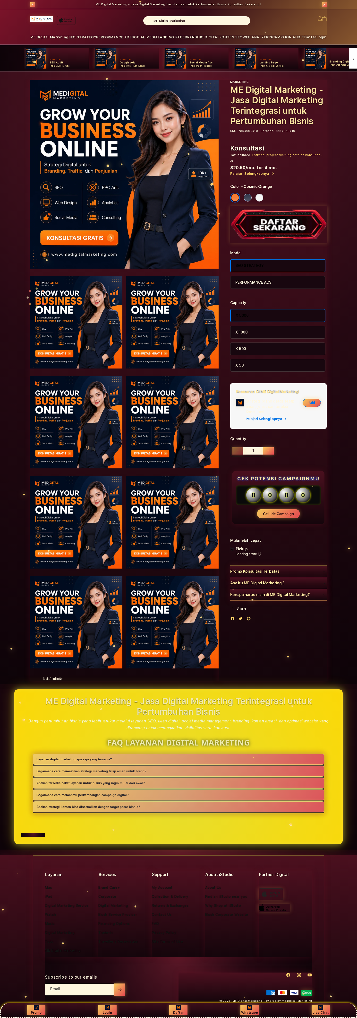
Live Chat (321, 1012)
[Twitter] (241, 619)
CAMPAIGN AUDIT (288, 37)
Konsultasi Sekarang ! (244, 4)
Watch (50, 914)
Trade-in (105, 932)
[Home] (41, 19)
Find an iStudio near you (226, 896)
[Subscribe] (119, 989)
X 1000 (241, 332)
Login (107, 1012)
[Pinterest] (249, 619)
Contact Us (162, 914)
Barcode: (267, 131)
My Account (162, 887)
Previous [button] (32, 4)
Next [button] (324, 4)
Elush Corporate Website (226, 914)
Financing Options (114, 923)
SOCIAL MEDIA (145, 37)
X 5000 (242, 315)
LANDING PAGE (171, 37)
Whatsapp (249, 1012)
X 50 (239, 365)
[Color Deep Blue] (248, 198)
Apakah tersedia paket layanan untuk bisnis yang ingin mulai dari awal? (90, 783)
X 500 (240, 348)
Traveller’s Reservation (118, 941)
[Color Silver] (259, 198)
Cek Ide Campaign (278, 514)
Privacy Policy (164, 932)
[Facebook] (233, 619)
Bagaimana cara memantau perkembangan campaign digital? (82, 795)
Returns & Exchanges (170, 905)
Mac (48, 887)
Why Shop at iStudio (223, 905)
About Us (213, 887)
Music (50, 923)
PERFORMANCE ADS (114, 37)
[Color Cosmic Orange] (235, 197)
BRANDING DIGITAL (202, 37)
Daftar (178, 1012)
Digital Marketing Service (67, 905)
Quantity (238, 439)
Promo (36, 1012)
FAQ (155, 923)
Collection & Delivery (170, 896)
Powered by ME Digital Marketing (288, 1000)
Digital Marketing (60, 932)
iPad (48, 896)
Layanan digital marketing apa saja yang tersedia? (74, 759)
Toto (49, 941)
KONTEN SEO (231, 37)
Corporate (107, 896)
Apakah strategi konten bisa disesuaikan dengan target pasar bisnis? (88, 807)
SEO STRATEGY (82, 37)
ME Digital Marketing (49, 37)
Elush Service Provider (117, 914)
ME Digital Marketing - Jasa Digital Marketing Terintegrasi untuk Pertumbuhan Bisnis (178, 4)
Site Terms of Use (167, 941)
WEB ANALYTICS (257, 37)
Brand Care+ (109, 887)
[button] (49, 37)
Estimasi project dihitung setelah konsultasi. (287, 155)
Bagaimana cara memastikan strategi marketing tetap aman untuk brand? (91, 771)
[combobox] (196, 20)
